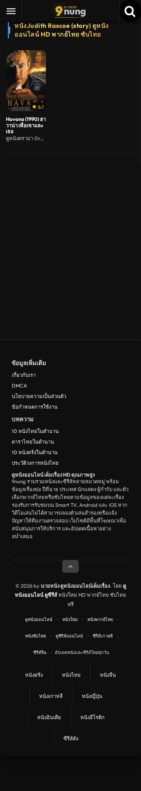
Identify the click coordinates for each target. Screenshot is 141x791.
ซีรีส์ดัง (70, 738)
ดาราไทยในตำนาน (33, 441)
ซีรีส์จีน (40, 652)
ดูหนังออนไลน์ (38, 619)
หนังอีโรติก (92, 717)
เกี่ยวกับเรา (24, 375)
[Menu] (11, 11)
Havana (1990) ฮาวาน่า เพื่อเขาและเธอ (26, 125)
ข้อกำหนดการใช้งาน (35, 407)
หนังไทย (71, 675)
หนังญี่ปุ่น (92, 696)
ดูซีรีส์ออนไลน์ (69, 636)
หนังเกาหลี (51, 696)
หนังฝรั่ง (34, 675)
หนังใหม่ (70, 619)
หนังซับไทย (35, 636)
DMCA (19, 385)
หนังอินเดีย (49, 717)
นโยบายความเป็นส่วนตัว (39, 396)
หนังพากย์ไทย (100, 619)
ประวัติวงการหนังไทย (35, 463)
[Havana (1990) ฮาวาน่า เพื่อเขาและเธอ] (26, 80)
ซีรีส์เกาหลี (103, 636)
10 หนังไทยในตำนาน (35, 431)
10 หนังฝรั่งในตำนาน (35, 452)
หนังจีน (108, 675)
